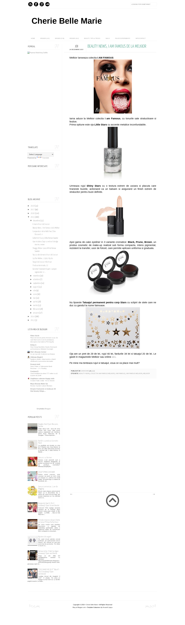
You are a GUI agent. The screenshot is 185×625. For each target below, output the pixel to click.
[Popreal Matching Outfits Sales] (37, 53)
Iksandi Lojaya (107, 607)
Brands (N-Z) (74, 38)
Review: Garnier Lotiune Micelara (41, 386)
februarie (36, 309)
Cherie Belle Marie (67, 20)
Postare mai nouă (71, 494)
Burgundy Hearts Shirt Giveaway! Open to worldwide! (48, 504)
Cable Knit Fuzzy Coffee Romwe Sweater (45, 238)
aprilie (35, 302)
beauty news (84, 373)
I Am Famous (120, 373)
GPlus (42, 4)
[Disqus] (112, 419)
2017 (33, 210)
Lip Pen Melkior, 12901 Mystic (43, 258)
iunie (35, 294)
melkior (146, 373)
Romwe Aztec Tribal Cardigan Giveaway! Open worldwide (48, 552)
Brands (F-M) (59, 38)
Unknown (85, 371)
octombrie (36, 279)
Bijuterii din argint (44, 537)
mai (34, 298)
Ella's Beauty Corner (38, 352)
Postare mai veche (153, 494)
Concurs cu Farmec (45, 458)
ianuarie (36, 313)
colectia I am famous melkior (102, 373)
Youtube (47, 4)
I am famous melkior (134, 373)
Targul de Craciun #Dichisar (42, 262)
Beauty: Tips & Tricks (92, 38)
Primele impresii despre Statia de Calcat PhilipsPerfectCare (49, 521)
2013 (33, 320)
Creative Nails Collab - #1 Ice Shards (42, 380)
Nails (108, 38)
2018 (33, 206)
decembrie (36, 221)
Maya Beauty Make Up (39, 384)
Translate (45, 158)
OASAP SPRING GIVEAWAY (46, 472)
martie (35, 305)
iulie (34, 291)
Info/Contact (141, 38)
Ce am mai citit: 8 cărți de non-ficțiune (42, 354)
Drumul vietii (35, 364)
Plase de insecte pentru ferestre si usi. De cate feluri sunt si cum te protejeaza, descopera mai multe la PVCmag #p (44, 340)
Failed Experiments (122, 38)
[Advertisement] (110, 472)
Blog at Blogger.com (79, 607)
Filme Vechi (34, 336)
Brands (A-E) (45, 38)
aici (114, 357)
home (33, 38)
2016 (33, 213)
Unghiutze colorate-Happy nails (42, 379)
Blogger (48, 409)
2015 (33, 217)
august (35, 287)
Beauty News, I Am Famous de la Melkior (46, 228)
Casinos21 (34, 371)
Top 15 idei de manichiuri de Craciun (45, 255)
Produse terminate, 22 (40, 265)
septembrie (37, 283)
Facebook (36, 4)
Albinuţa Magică (36, 357)
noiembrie (36, 276)
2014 (33, 317)
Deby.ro (33, 345)
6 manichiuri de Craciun (41, 224)
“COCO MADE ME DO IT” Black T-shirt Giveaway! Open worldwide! (48, 572)
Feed (30, 4)
